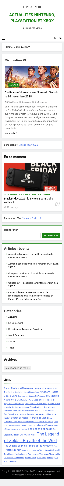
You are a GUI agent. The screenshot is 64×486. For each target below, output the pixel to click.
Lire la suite (10, 133)
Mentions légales (46, 471)
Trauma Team (30, 458)
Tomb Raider (12, 450)
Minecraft (19, 403)
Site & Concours (16, 335)
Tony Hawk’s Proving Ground (15, 454)
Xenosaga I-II (52, 458)
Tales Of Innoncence (19, 429)
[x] (31, 7)
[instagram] (27, 7)
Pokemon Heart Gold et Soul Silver (18, 411)
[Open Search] (55, 38)
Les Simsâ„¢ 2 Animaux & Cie (37, 396)
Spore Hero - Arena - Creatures (23, 425)
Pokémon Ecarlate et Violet (43, 411)
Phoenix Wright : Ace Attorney (42, 407)
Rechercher (11, 229)
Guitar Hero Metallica (37, 388)
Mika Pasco (12, 101)
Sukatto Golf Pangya (44, 425)
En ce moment (11, 194)
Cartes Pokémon (12, 388)
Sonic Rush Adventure (44, 422)
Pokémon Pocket (12, 414)
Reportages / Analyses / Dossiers (35, 194)
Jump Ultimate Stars (31, 392)
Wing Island (41, 458)
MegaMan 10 (9, 404)
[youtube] (39, 7)
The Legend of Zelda (40, 428)
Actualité (14, 85)
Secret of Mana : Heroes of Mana (29, 417)
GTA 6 (24, 388)
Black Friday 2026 (28, 144)
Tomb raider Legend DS (30, 450)
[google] (35, 7)
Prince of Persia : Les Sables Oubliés (35, 414)
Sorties (11, 341)
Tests (11, 347)
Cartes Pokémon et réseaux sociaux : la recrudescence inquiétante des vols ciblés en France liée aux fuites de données (30, 296)
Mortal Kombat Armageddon (17, 407)
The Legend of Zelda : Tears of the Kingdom (28, 445)
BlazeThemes (44, 474)
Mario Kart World (26, 400)
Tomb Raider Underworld (49, 450)
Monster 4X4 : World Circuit (36, 403)
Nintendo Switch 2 (31, 218)
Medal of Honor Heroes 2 (44, 400)
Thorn (56, 446)
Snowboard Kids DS (26, 422)
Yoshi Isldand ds (10, 461)
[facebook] (23, 7)
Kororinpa (21, 396)
